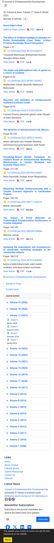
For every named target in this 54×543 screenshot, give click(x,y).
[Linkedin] (22, 528)
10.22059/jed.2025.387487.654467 (24, 80)
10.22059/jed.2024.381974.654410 (24, 51)
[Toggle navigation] (26, 5)
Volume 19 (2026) (19, 302)
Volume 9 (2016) (18, 394)
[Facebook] (7, 528)
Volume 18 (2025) (19, 309)
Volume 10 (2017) (19, 387)
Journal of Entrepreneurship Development (24, 489)
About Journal (11, 465)
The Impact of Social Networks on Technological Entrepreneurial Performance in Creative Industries (27, 220)
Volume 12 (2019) (19, 374)
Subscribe (43, 519)
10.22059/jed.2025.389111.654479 (24, 202)
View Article (9, 62)
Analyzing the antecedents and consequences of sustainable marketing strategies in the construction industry (27, 250)
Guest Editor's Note (13, 25)
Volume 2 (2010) (18, 439)
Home (7, 461)
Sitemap (8, 478)
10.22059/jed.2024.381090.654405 (24, 172)
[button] (28, 534)
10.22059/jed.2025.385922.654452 (24, 137)
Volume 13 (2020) (19, 368)
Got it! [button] (7, 540)
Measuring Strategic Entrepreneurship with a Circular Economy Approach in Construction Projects (27, 191)
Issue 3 (14, 326)
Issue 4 (14, 320)
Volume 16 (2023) (19, 348)
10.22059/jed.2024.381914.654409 (24, 260)
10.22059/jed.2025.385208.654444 (24, 231)
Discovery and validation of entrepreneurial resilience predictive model (27, 101)
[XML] (10, 15)
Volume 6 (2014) (18, 413)
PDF (36, 29)
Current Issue (12, 289)
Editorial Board (11, 468)
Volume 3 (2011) (18, 433)
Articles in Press (13, 283)
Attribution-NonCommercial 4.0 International (25, 496)
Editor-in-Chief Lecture (14, 29)
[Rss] (29, 528)
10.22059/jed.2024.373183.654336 (24, 110)
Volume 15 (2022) (19, 355)
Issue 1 (14, 339)
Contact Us (9, 475)
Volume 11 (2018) (19, 381)
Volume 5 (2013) (18, 420)
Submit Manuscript (13, 471)
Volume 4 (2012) (18, 426)
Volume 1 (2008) (18, 446)
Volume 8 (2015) (18, 400)
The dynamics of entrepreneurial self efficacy (26, 129)
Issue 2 (14, 333)
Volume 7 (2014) (18, 407)
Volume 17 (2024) (19, 315)
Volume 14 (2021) (19, 361)
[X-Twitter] (15, 528)
